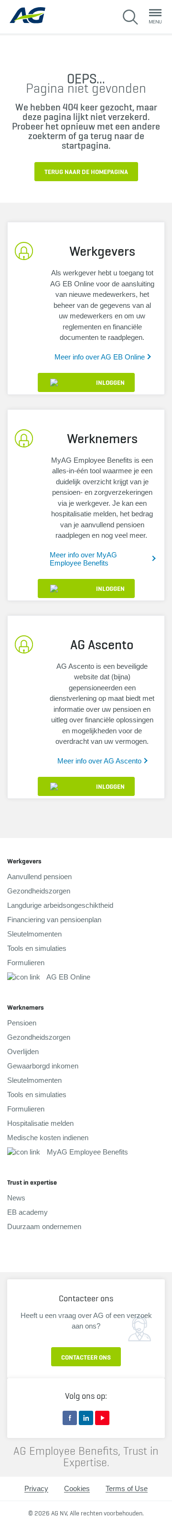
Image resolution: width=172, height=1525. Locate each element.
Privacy (36, 1488)
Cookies (77, 1488)
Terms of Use (127, 1488)
